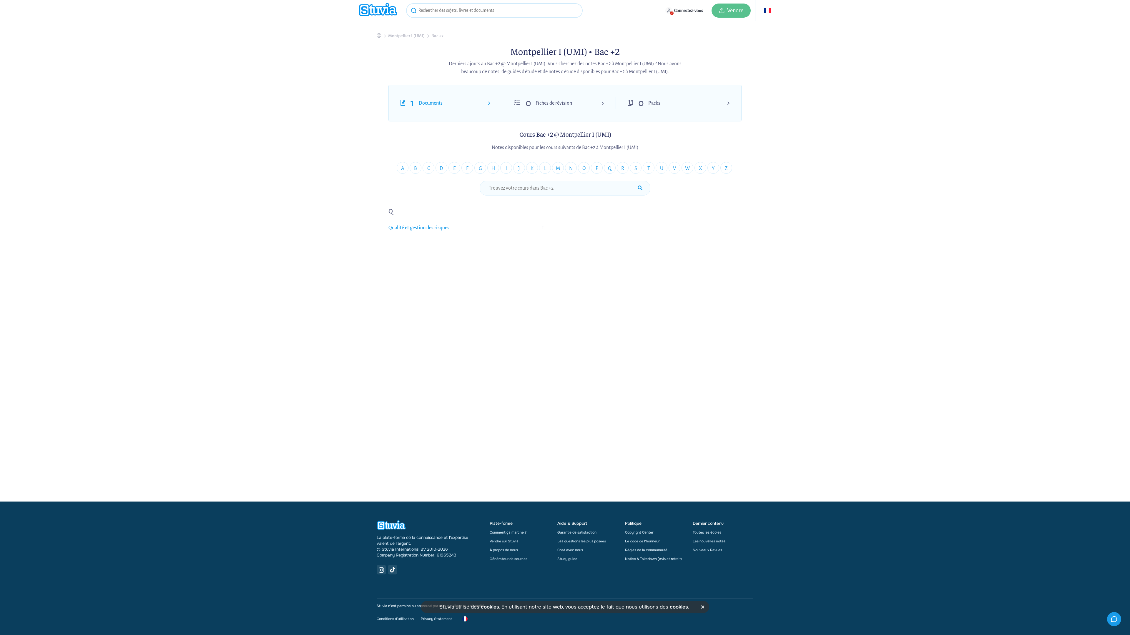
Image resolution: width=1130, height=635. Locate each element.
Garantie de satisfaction (576, 532)
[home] (378, 10)
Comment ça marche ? (508, 532)
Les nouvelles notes (709, 541)
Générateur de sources (508, 559)
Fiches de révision (554, 103)
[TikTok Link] (392, 569)
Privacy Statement (436, 618)
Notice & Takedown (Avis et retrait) (653, 559)
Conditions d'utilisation (395, 618)
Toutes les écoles (707, 532)
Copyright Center (639, 532)
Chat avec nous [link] (570, 550)
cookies (490, 607)
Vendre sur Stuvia (504, 541)
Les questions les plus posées (581, 541)
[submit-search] (640, 188)
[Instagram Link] (381, 569)
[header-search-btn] (414, 11)
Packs (654, 103)
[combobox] (494, 11)
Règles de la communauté (646, 550)
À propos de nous (504, 550)
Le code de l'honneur (642, 541)
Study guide (567, 559)
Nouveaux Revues (707, 550)
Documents (431, 103)
